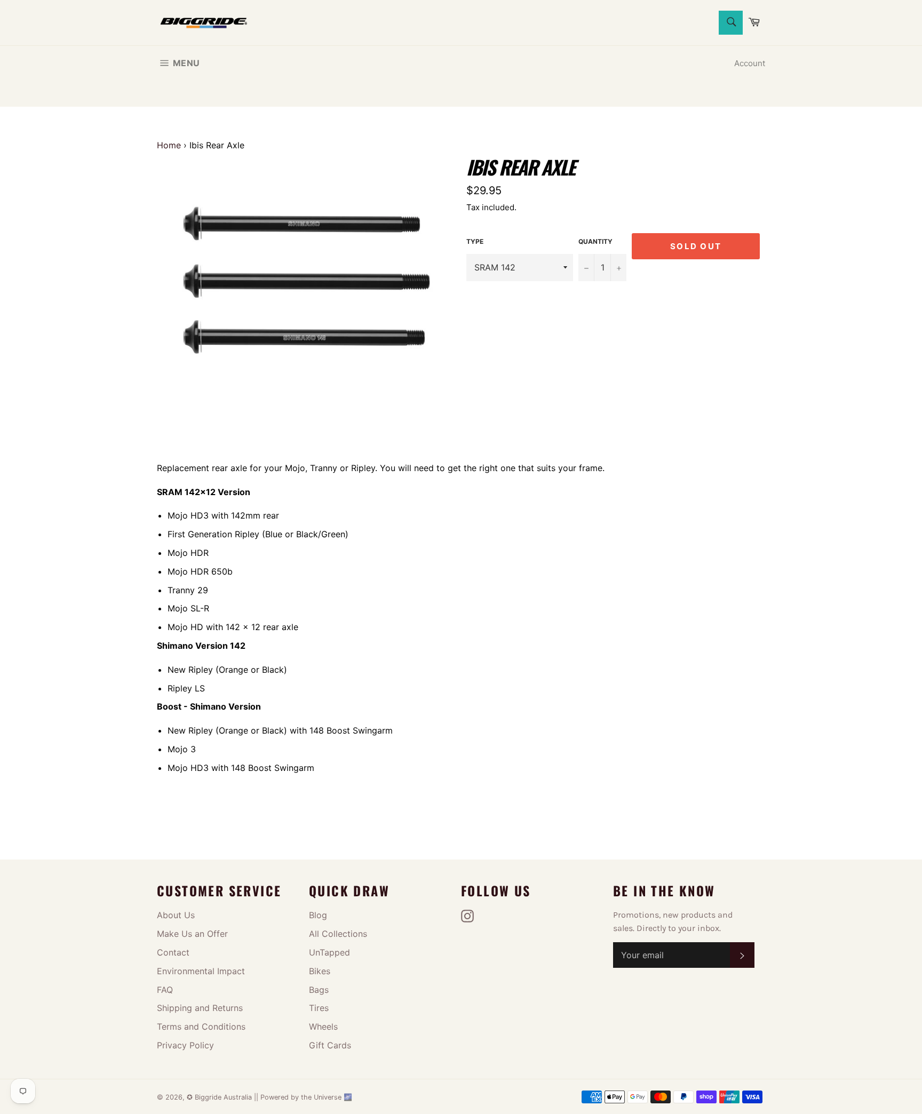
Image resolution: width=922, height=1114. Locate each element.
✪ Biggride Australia (220, 1097)
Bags (319, 989)
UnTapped (329, 952)
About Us (176, 915)
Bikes (319, 971)
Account (749, 63)
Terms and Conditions (201, 1026)
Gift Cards (330, 1045)
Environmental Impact (201, 971)
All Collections (338, 933)
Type (474, 241)
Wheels (323, 1026)
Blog (318, 915)
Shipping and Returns (200, 1007)
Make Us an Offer (192, 933)
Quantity (595, 241)
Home (169, 145)
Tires (319, 1007)
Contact (173, 952)
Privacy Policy (185, 1045)
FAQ (165, 989)
